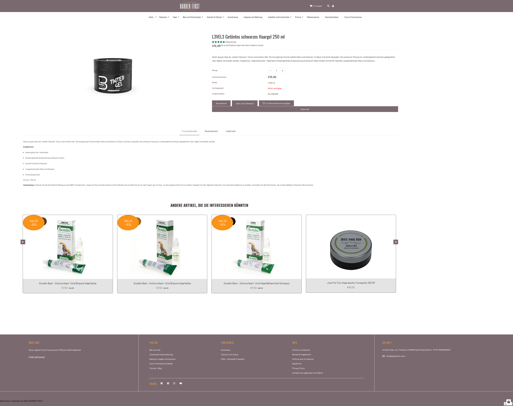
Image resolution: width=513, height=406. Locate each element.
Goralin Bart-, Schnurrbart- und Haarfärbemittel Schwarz (256, 283)
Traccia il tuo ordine (229, 354)
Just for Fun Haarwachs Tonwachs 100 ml (351, 282)
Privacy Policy (298, 368)
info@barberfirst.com (395, 356)
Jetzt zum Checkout (245, 103)
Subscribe (305, 109)
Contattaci (225, 350)
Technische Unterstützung (161, 354)
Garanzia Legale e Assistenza (162, 359)
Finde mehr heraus (37, 357)
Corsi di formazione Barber (161, 363)
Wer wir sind (154, 350)
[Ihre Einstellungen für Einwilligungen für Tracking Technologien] (508, 401)
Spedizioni (297, 363)
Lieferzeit (231, 131)
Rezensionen (211, 131)
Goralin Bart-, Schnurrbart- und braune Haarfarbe (67, 283)
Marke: (214, 82)
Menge (215, 70)
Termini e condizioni (301, 350)
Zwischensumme (219, 77)
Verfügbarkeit (218, 88)
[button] (218, 42)
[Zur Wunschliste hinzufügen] (109, 217)
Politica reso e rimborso (303, 359)
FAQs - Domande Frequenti (233, 359)
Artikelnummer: (218, 93)
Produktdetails (189, 131)
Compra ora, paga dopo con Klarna (307, 372)
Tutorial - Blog (155, 368)
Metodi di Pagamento (301, 354)
